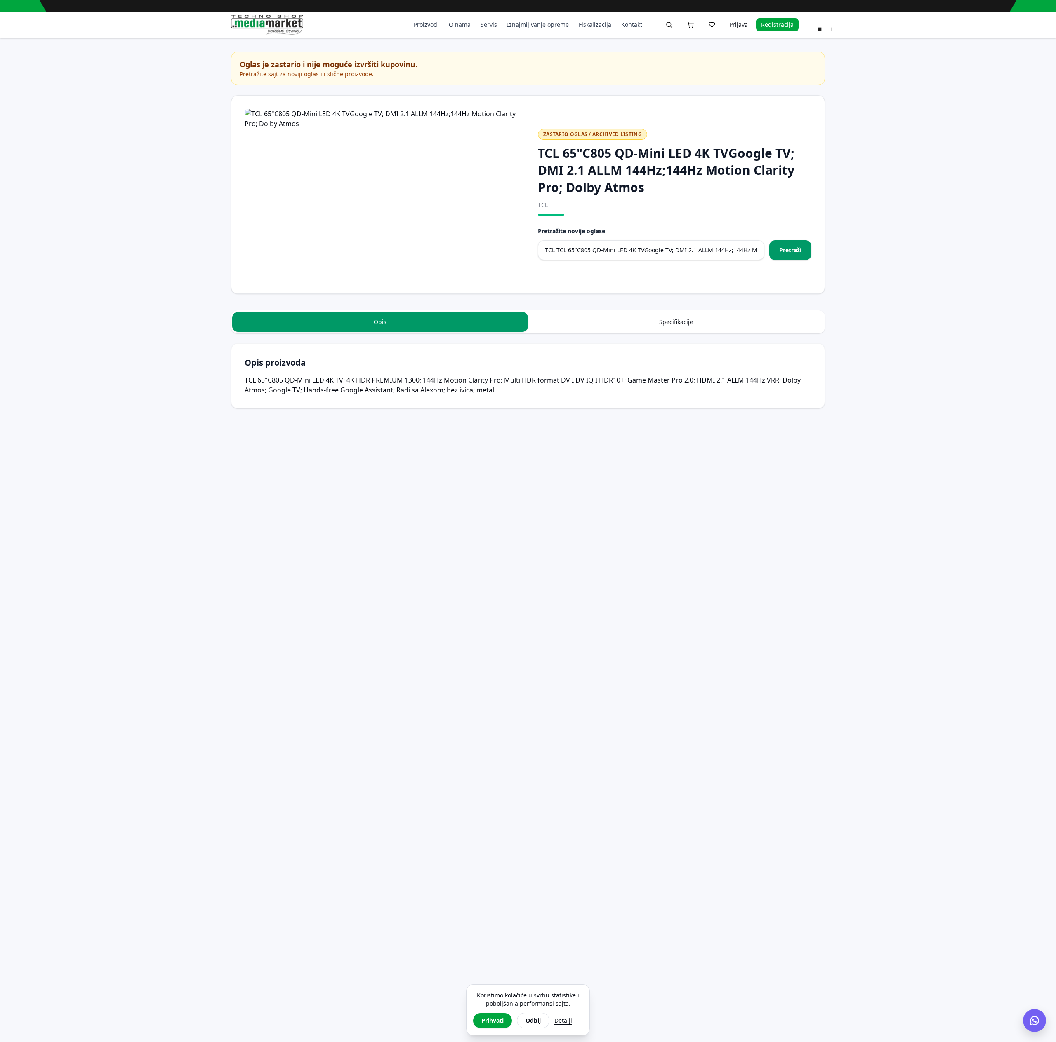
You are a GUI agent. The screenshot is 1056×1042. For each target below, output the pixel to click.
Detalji (563, 1020)
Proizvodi (426, 24)
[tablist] (528, 321)
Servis (489, 24)
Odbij (533, 1020)
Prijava (738, 24)
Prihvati (492, 1020)
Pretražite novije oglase (571, 231)
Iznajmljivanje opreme (538, 24)
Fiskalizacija (595, 24)
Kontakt (631, 24)
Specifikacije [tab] (676, 322)
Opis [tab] (380, 322)
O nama (460, 24)
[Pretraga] (669, 24)
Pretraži (790, 250)
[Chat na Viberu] (1034, 1020)
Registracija (777, 24)
